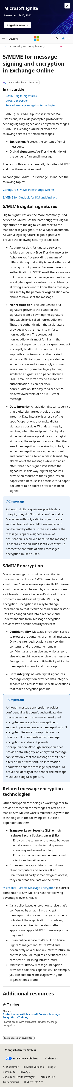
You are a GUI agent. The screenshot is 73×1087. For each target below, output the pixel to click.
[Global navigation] (3, 38)
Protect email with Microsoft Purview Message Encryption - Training (31, 1016)
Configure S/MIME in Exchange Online (28, 190)
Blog (50, 1066)
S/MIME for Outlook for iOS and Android (30, 197)
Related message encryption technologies (30, 105)
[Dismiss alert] (67, 5)
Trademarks (10, 1082)
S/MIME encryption (17, 100)
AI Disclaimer (11, 1066)
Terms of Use (47, 1077)
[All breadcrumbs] (6, 46)
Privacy (24, 1072)
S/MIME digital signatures (21, 96)
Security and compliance (27, 46)
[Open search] (56, 38)
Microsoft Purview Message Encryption (29, 888)
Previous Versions (33, 1066)
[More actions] (67, 46)
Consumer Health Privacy (18, 1077)
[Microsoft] (36, 38)
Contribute (9, 1072)
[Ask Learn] (61, 46)
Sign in (66, 38)
